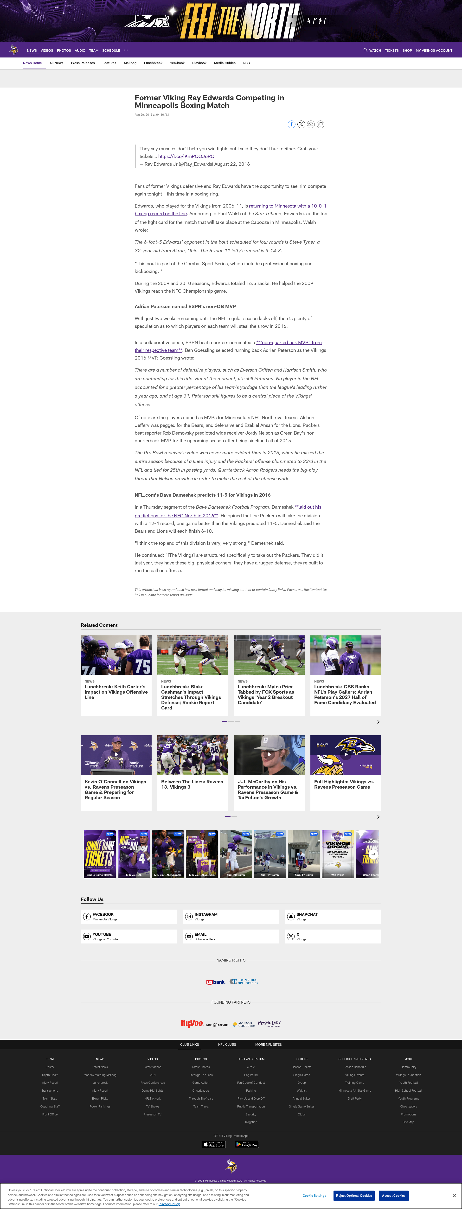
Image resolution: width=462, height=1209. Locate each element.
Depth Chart (50, 1074)
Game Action (200, 1082)
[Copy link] (320, 124)
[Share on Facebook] (291, 127)
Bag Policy (251, 1074)
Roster (50, 1067)
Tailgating (251, 1122)
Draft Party (355, 1098)
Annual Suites (302, 1098)
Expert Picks (100, 1098)
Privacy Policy (169, 1204)
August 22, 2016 (232, 164)
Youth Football (408, 1082)
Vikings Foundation (408, 1074)
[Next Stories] (373, 854)
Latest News (100, 1067)
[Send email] (311, 127)
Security (251, 1114)
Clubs (302, 1114)
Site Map (408, 1122)
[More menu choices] (126, 50)
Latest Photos (201, 1067)
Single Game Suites (301, 1106)
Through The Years (201, 1098)
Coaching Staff (50, 1106)
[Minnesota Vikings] (231, 1166)
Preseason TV (152, 1114)
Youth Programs (408, 1098)
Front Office (50, 1114)
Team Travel (201, 1106)
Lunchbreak (100, 1082)
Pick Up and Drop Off (251, 1098)
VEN (152, 1074)
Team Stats (50, 1098)
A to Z (251, 1067)
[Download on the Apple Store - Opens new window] (213, 1145)
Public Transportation (251, 1106)
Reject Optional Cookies (354, 1195)
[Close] (454, 1195)
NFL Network (153, 1098)
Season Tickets (301, 1067)
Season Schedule (355, 1067)
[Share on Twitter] (301, 127)
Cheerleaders (200, 1090)
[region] (231, 1196)
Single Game (301, 1074)
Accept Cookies (393, 1195)
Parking (251, 1090)
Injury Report (50, 1082)
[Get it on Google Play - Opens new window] (246, 1147)
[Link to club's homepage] (13, 50)
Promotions (408, 1114)
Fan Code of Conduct (251, 1082)
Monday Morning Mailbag (100, 1074)
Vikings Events (354, 1074)
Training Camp (354, 1082)
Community (408, 1067)
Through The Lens (201, 1074)
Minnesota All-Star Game (355, 1090)
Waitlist (302, 1090)
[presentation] (379, 722)
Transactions (50, 1090)
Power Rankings (100, 1106)
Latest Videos (152, 1067)
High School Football (408, 1090)
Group (302, 1082)
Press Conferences (153, 1082)
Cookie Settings (314, 1195)
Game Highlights (152, 1090)
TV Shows (152, 1106)
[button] (224, 721)
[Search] (365, 50)
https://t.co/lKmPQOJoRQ (186, 156)
